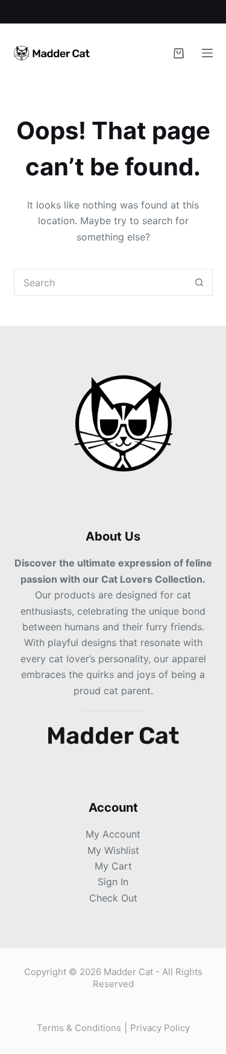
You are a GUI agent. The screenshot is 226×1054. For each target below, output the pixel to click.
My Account (113, 834)
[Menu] (207, 53)
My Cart (113, 866)
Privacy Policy (160, 1028)
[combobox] (100, 282)
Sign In (113, 882)
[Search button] (199, 282)
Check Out (113, 898)
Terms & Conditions (79, 1028)
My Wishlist (113, 850)
